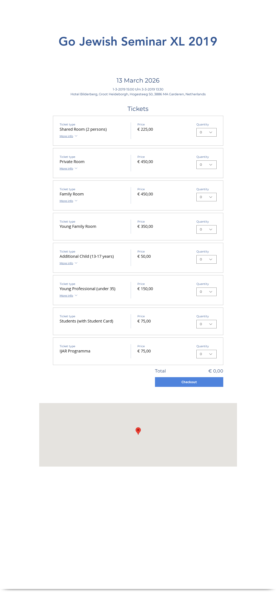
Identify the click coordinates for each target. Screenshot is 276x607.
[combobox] (206, 132)
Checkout (189, 382)
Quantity (202, 124)
